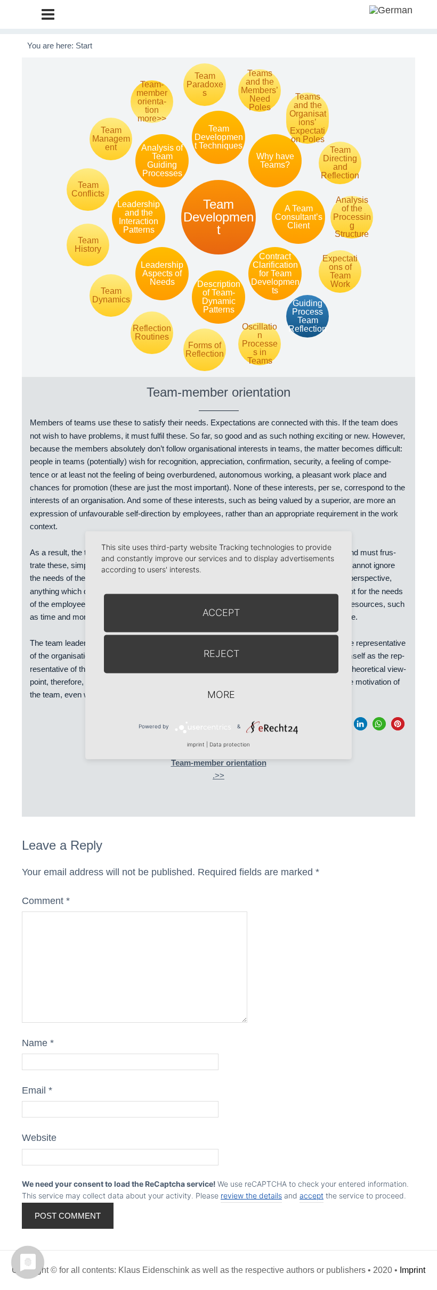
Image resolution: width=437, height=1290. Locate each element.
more (221, 694)
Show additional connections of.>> (218, 762)
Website (39, 1137)
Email (37, 1090)
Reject (221, 653)
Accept (221, 612)
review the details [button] (251, 1195)
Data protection (229, 744)
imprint (196, 744)
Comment (46, 900)
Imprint (412, 1270)
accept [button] (311, 1195)
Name (38, 1043)
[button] (360, 723)
